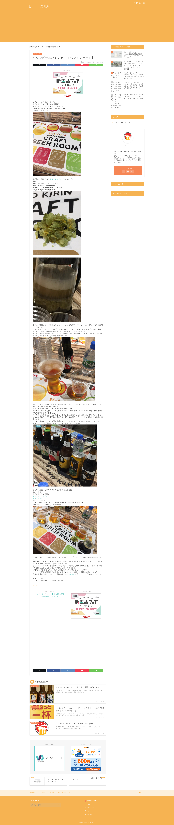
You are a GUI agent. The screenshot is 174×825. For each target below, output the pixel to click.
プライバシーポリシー (93, 814)
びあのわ (72, 574)
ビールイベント (37, 53)
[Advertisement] (87, 28)
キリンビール (38, 585)
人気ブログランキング (122, 122)
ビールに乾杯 (40, 6)
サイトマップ (90, 811)
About (88, 804)
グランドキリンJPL (57, 179)
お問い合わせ (90, 807)
